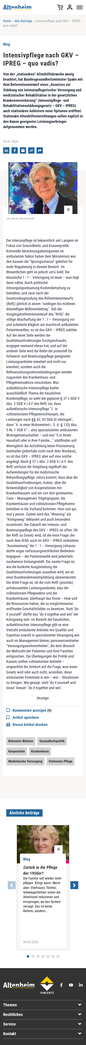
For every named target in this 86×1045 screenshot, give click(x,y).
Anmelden (69, 7)
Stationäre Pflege (60, 761)
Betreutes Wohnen (20, 741)
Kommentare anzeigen (32, 710)
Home (7, 21)
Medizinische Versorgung (25, 761)
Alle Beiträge (23, 21)
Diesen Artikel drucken (30, 724)
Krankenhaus (40, 751)
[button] (33, 956)
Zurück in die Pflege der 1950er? (40, 870)
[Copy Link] (31, 150)
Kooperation (16, 751)
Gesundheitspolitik (52, 741)
